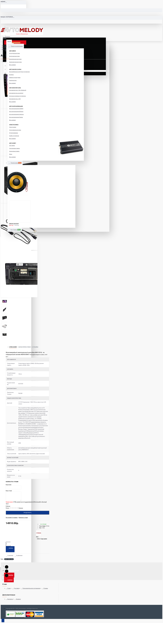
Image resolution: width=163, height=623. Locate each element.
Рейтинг (8, 506)
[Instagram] (6, 575)
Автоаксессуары (15, 69)
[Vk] (6, 571)
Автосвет (12, 143)
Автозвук (12, 50)
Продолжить (27, 512)
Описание (13, 347)
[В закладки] (7, 225)
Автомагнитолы (15, 87)
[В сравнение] (13, 225)
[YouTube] (6, 567)
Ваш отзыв (9, 490)
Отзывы (35, 347)
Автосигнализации (16, 106)
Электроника (13, 124)
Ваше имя (8, 484)
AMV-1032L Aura (9, 559)
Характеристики (24, 347)
